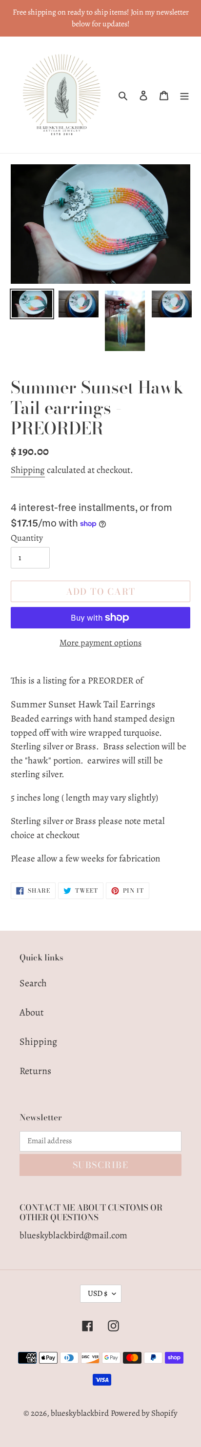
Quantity (27, 538)
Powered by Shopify (144, 1413)
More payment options (100, 642)
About (32, 1012)
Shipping (28, 470)
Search (33, 983)
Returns (35, 1070)
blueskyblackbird (80, 1413)
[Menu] (184, 95)
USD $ (97, 1293)
